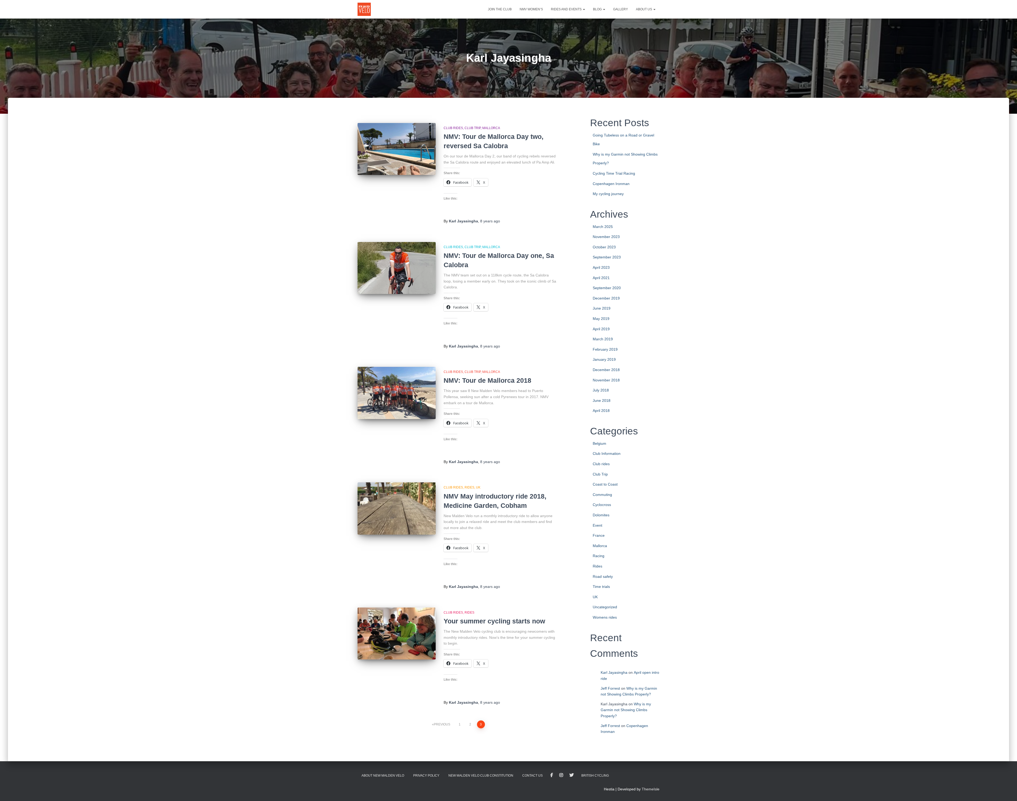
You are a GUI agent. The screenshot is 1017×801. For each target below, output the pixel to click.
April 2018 (601, 410)
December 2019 (606, 298)
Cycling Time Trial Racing (614, 173)
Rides (469, 487)
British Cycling (595, 775)
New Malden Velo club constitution (480, 775)
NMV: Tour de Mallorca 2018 (487, 380)
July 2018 (601, 390)
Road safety (603, 576)
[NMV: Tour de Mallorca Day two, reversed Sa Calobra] (397, 149)
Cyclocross (602, 505)
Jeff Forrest (610, 688)
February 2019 (605, 349)
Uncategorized (605, 607)
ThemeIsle (650, 789)
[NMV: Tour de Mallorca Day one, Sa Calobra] (397, 268)
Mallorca (491, 128)
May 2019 (601, 318)
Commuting (602, 494)
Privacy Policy (426, 775)
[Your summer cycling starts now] (397, 634)
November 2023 (606, 237)
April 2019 (601, 329)
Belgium (599, 443)
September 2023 (607, 257)
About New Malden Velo (383, 775)
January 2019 (604, 359)
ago (490, 221)
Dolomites (601, 515)
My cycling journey (608, 194)
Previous (442, 724)
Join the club (500, 9)
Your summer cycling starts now (494, 621)
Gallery (620, 9)
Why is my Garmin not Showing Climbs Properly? (626, 710)
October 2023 (604, 247)
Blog (598, 9)
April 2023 (601, 267)
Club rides (453, 128)
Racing (598, 556)
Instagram (561, 775)
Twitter (571, 775)
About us (644, 9)
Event (597, 525)
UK (478, 487)
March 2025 (603, 227)
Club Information (607, 453)
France (599, 535)
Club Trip (473, 128)
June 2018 (601, 400)
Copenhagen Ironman (611, 184)
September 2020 (607, 288)
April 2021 (601, 278)
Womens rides (605, 617)
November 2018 (606, 380)
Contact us (532, 775)
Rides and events (566, 9)
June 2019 (601, 308)
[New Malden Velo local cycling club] (364, 9)
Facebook (552, 775)
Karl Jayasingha (614, 672)
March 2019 (603, 339)
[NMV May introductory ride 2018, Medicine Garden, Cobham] (397, 508)
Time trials (601, 586)
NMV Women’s (531, 9)
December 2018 (606, 370)
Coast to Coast (605, 484)
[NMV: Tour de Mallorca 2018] (397, 393)
